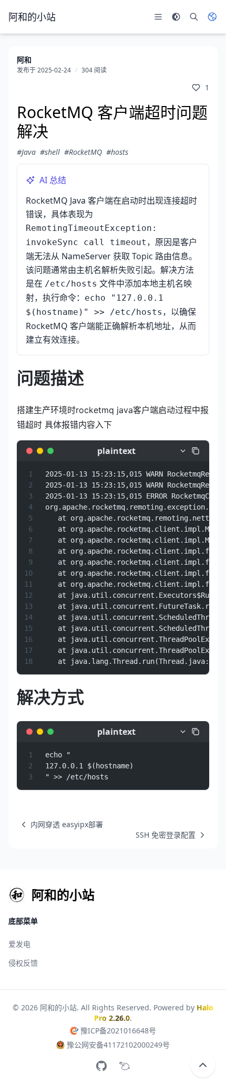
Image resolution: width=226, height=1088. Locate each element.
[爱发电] (124, 1066)
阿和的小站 (58, 1007)
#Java (26, 152)
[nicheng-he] (101, 1066)
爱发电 (19, 944)
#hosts (117, 152)
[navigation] (60, 824)
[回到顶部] (202, 1065)
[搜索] (194, 17)
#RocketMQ (83, 152)
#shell (50, 152)
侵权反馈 (23, 963)
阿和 (24, 60)
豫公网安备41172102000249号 (118, 1045)
